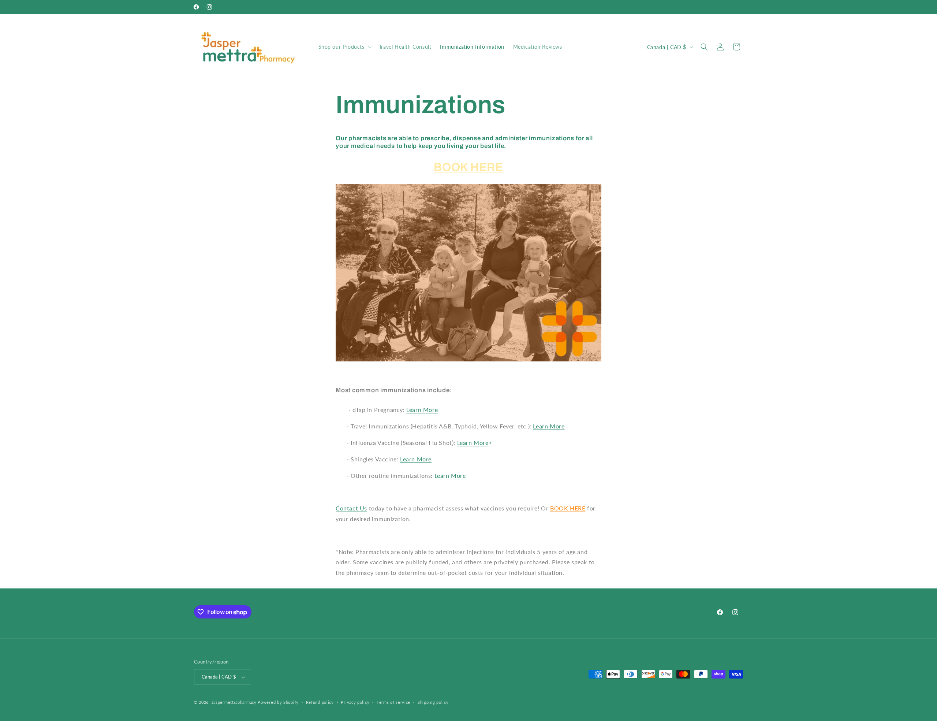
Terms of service (393, 702)
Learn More (422, 409)
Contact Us (351, 508)
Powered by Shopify (278, 702)
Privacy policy (355, 702)
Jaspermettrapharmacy (234, 702)
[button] (344, 47)
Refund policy (320, 702)
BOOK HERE (468, 167)
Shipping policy (433, 702)
